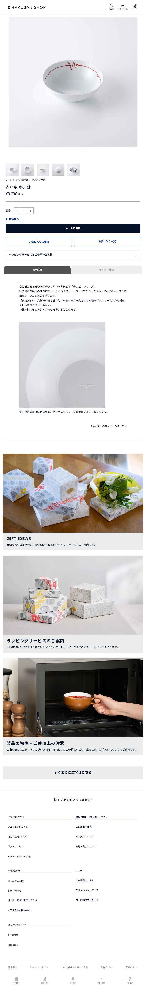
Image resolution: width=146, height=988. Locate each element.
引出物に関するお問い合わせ (22, 900)
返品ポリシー (107, 967)
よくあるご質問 (16, 881)
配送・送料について (18, 836)
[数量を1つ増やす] (30, 211)
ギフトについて (16, 846)
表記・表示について (86, 846)
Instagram (13, 935)
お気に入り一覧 (107, 241)
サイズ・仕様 (106, 269)
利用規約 (12, 967)
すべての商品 (22, 180)
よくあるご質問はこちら (73, 772)
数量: (8, 210)
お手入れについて (85, 836)
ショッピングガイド (18, 826)
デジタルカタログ (85, 890)
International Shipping (19, 856)
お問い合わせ (14, 890)
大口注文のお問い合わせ (20, 910)
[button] (39, 241)
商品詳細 (37, 269)
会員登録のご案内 (85, 880)
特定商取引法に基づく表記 (75, 967)
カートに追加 (73, 228)
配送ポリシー (132, 967)
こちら (123, 426)
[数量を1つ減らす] (17, 211)
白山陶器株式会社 (85, 900)
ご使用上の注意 (84, 826)
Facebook (13, 944)
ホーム (9, 180)
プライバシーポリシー (39, 967)
